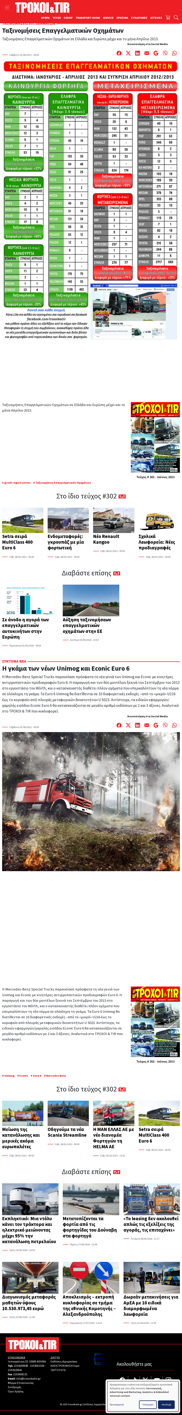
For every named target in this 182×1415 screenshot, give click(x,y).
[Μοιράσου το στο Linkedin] (137, 53)
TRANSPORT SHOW (88, 18)
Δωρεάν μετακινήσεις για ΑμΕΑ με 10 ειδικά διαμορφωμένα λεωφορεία (151, 1306)
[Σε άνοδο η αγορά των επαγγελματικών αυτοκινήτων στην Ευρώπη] (30, 601)
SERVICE (108, 18)
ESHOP (68, 18)
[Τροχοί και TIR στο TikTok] (134, 1380)
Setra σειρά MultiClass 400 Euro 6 (17, 542)
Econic (23, 1076)
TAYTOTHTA (58, 1370)
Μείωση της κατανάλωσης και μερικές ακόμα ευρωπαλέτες (21, 1138)
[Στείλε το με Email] (147, 53)
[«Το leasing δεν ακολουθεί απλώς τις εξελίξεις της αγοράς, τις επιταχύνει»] (152, 1199)
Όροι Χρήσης (16, 1391)
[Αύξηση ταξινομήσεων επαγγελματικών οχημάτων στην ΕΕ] (91, 601)
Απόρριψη (148, 1404)
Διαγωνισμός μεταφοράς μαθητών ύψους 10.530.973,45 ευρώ (29, 1303)
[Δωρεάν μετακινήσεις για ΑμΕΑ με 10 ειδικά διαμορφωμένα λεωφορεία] (152, 1278)
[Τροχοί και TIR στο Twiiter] (145, 1380)
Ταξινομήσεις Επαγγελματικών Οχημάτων (63, 483)
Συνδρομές (14, 1387)
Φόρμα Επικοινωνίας (21, 1383)
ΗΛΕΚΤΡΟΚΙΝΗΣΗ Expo (64, 1366)
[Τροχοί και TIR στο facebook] (122, 1380)
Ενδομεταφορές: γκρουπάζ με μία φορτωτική (66, 542)
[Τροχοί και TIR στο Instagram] (168, 1380)
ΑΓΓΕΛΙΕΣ (156, 18)
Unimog (9, 1076)
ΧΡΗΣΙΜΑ (122, 18)
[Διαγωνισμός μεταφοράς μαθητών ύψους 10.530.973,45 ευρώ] (30, 1278)
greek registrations (17, 483)
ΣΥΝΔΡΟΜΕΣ (139, 18)
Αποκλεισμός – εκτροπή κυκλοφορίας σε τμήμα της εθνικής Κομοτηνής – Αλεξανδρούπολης (89, 1306)
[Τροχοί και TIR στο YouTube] (157, 1380)
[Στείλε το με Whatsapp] (174, 53)
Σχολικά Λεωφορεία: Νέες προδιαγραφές (157, 542)
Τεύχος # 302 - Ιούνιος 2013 (155, 477)
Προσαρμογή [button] (117, 1404)
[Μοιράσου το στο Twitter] (128, 53)
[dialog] (142, 1396)
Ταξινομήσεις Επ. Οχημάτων (28, 23)
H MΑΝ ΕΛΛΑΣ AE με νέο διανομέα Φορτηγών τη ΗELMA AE (113, 1138)
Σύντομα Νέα (14, 661)
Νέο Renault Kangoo (106, 539)
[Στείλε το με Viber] (165, 53)
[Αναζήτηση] (176, 18)
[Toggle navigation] (7, 7)
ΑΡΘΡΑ (45, 18)
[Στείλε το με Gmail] (156, 53)
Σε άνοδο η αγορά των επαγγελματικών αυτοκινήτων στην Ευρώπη (25, 628)
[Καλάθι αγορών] (168, 18)
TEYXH (56, 18)
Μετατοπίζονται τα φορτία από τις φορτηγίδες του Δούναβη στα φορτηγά (90, 1227)
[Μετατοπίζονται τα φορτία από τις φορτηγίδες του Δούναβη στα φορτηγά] (91, 1199)
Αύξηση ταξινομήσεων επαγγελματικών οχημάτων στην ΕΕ (87, 625)
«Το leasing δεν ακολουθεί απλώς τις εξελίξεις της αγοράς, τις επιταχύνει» (151, 1224)
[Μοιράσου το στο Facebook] (119, 53)
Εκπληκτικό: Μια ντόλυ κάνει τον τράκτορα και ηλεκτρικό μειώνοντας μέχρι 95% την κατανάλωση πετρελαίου (29, 1230)
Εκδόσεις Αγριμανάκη (63, 1362)
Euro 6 (37, 1076)
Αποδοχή (166, 1404)
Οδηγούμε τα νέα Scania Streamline (67, 1132)
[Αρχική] (43, 7)
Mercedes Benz (56, 1076)
